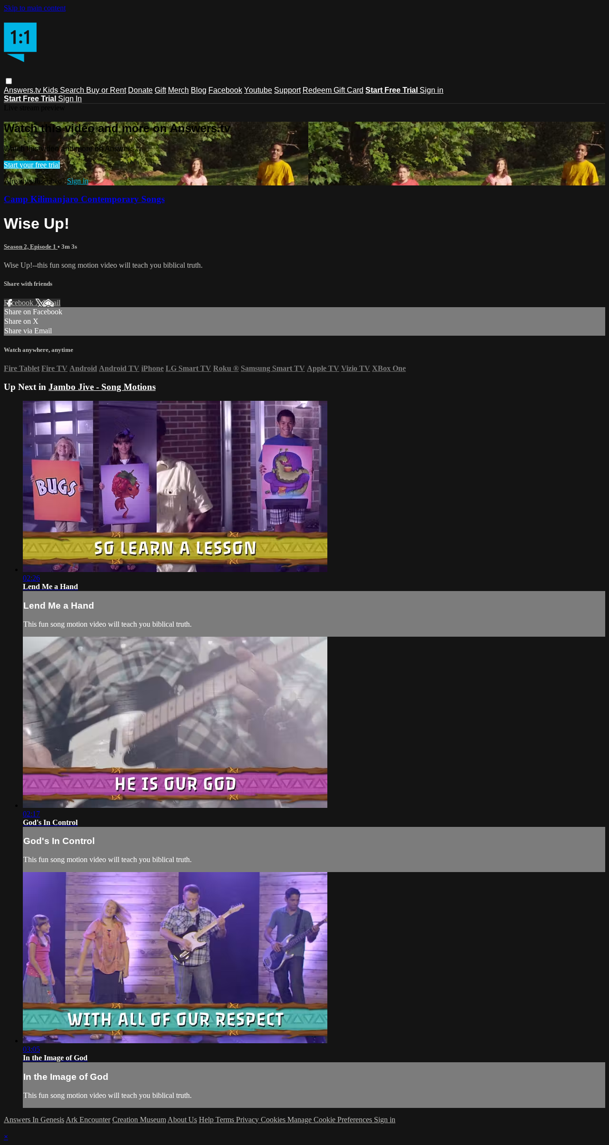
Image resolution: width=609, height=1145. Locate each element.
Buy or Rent (106, 90)
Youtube (258, 90)
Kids (51, 90)
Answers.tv (23, 90)
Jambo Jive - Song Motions (102, 387)
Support (287, 90)
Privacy (248, 1120)
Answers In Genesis (34, 1120)
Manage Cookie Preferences (330, 1120)
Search (73, 90)
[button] (9, 81)
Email (51, 303)
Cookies (274, 1120)
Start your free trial (32, 165)
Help (207, 1120)
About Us (182, 1120)
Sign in (431, 90)
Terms (226, 1120)
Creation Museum (139, 1120)
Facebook (225, 90)
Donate (140, 90)
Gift (160, 90)
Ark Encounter (88, 1120)
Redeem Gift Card (333, 90)
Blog (198, 90)
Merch (178, 90)
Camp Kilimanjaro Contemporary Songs (84, 199)
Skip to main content (35, 8)
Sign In (70, 99)
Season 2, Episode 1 (31, 246)
